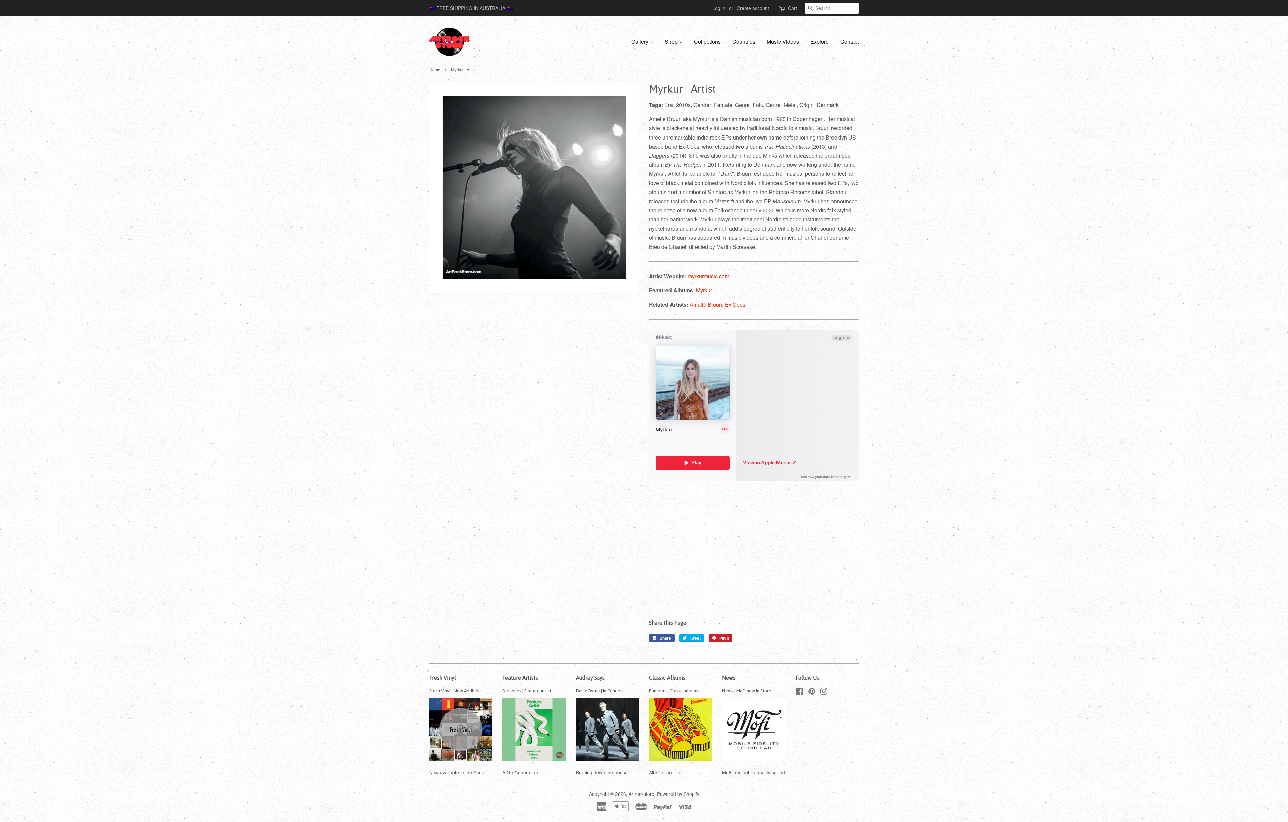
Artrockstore (641, 793)
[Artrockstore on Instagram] (823, 692)
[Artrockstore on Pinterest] (811, 692)
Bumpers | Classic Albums (674, 690)
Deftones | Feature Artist (526, 690)
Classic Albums (667, 678)
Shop (672, 41)
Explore (819, 41)
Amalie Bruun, (707, 304)
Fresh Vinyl (442, 678)
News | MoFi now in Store (746, 690)
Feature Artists (520, 678)
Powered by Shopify (678, 793)
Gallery (640, 41)
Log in (719, 8)
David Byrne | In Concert (600, 690)
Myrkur (704, 290)
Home (434, 69)
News (728, 678)
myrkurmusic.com (708, 276)
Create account (753, 8)
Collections (707, 41)
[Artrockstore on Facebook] (799, 692)
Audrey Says (590, 678)
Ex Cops (735, 304)
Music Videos (783, 41)
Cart (792, 8)
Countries (743, 41)
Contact (849, 41)
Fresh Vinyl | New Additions (456, 690)
